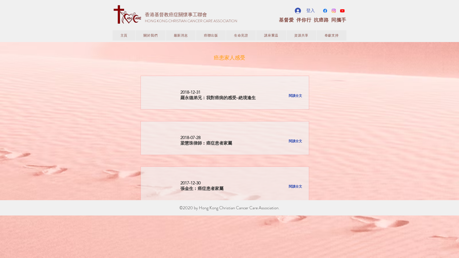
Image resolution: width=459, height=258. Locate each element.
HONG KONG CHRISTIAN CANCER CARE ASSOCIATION (191, 21)
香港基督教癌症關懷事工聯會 (176, 14)
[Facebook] (325, 10)
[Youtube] (342, 10)
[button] (181, 35)
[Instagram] (333, 10)
